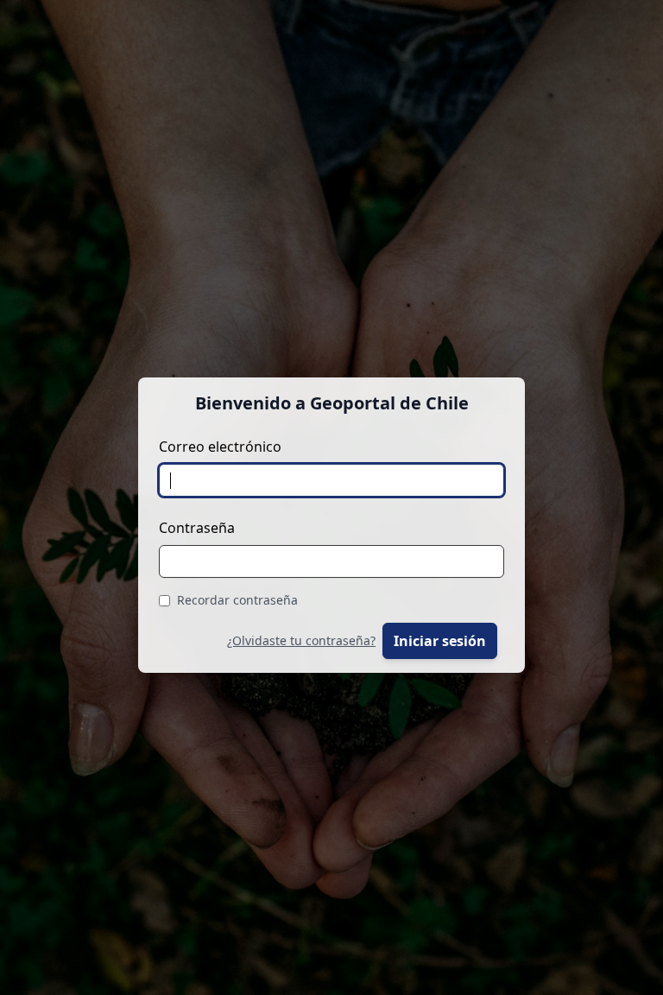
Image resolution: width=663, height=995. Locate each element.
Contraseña (197, 527)
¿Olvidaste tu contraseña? (301, 640)
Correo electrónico (220, 446)
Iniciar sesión (440, 640)
